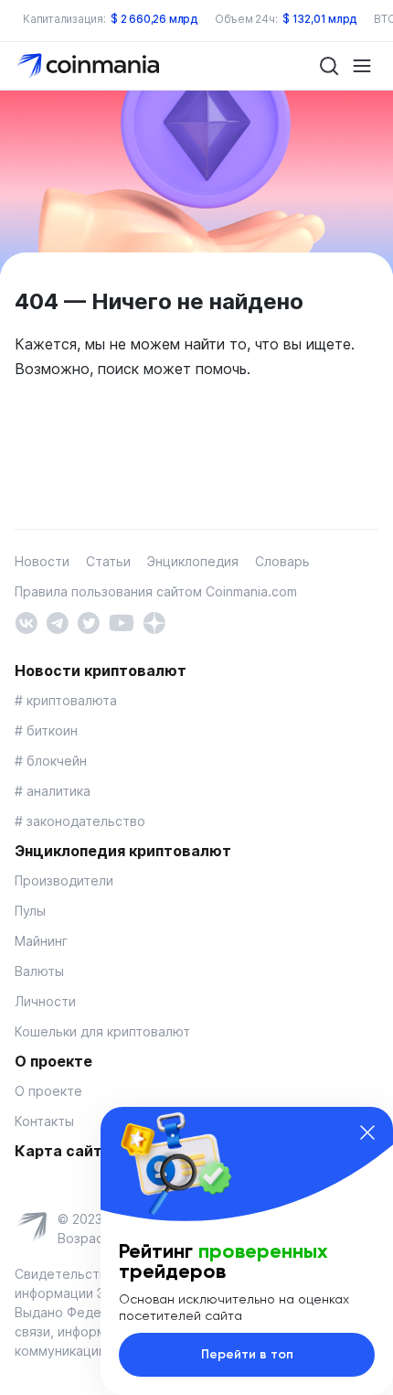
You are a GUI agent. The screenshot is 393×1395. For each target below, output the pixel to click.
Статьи (108, 561)
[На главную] (90, 64)
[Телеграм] (57, 621)
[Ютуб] (121, 621)
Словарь (282, 561)
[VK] (26, 621)
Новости (42, 561)
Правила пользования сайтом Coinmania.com (156, 591)
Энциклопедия (193, 561)
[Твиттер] (88, 621)
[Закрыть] (367, 1132)
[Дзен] (154, 621)
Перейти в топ (247, 1354)
